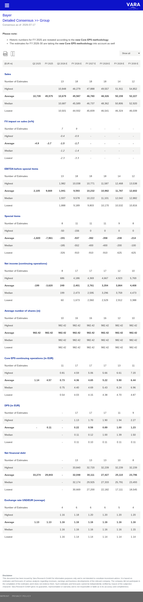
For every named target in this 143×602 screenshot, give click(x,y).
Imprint (5, 596)
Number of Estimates (16, 81)
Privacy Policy (21, 596)
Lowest (8, 110)
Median (9, 103)
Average (9, 96)
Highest (9, 88)
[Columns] (13, 54)
